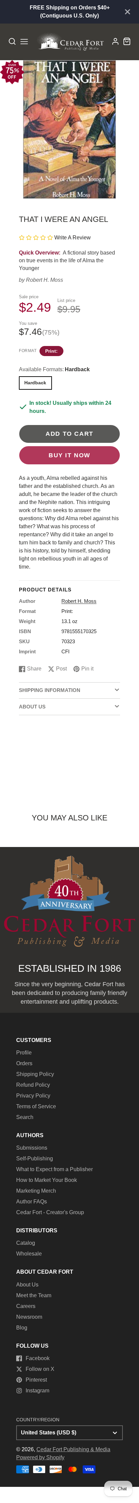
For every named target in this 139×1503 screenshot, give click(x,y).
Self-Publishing (34, 1158)
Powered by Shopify (40, 1457)
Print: (51, 351)
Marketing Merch (36, 1191)
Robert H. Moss (44, 280)
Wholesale (29, 1254)
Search (24, 1117)
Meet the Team (33, 1295)
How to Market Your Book (46, 1180)
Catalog (25, 1243)
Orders (24, 1063)
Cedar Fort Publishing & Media (73, 1449)
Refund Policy (33, 1085)
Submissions (31, 1148)
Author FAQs (31, 1201)
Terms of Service (36, 1106)
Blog (21, 1328)
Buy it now (69, 455)
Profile (24, 1052)
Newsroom (29, 1317)
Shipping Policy (35, 1074)
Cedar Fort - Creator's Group (50, 1212)
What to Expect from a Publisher (54, 1169)
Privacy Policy (33, 1096)
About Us (27, 1284)
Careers (25, 1306)
